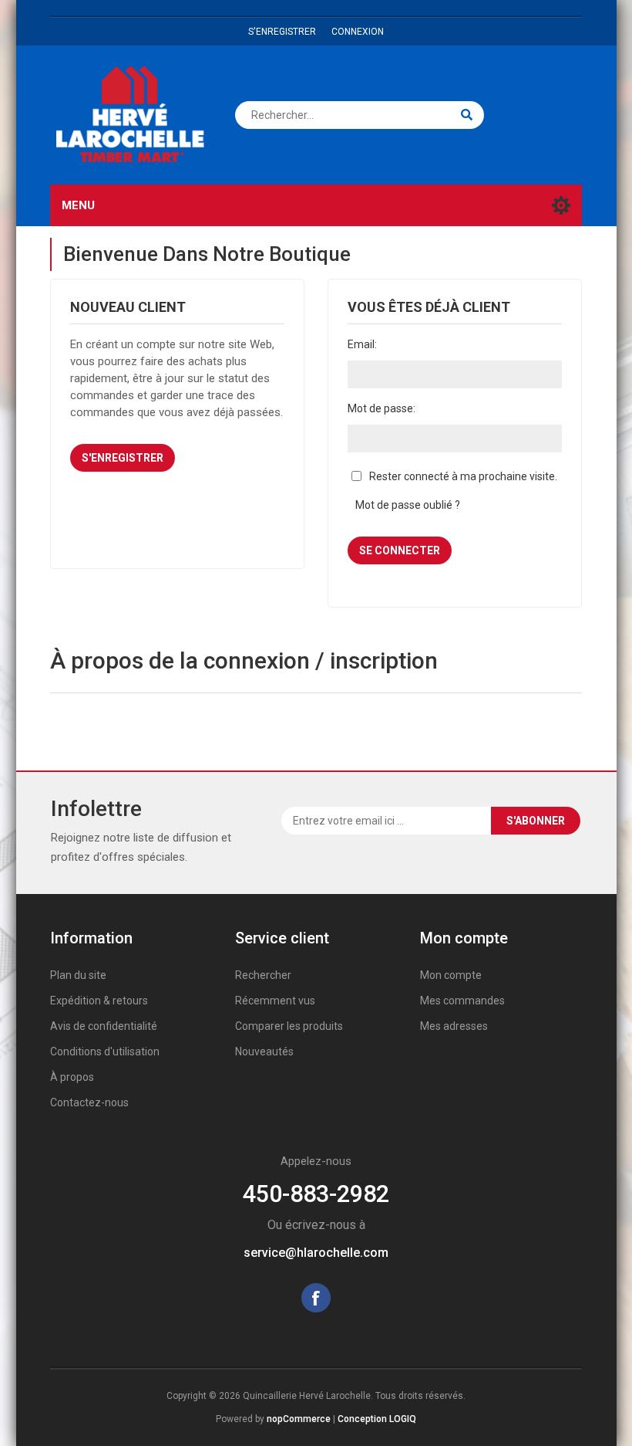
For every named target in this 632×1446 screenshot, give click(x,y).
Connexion (357, 31)
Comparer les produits (289, 1026)
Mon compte (451, 975)
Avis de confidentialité (103, 1026)
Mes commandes (462, 1000)
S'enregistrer (282, 31)
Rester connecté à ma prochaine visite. (463, 476)
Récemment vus (275, 1000)
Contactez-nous (89, 1102)
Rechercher (263, 975)
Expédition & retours (99, 1000)
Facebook (316, 1297)
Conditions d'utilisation (105, 1051)
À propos (72, 1077)
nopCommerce (299, 1419)
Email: (362, 344)
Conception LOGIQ (377, 1419)
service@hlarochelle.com (316, 1252)
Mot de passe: (381, 408)
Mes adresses (454, 1026)
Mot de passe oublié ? (407, 505)
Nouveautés (264, 1051)
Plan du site (78, 975)
